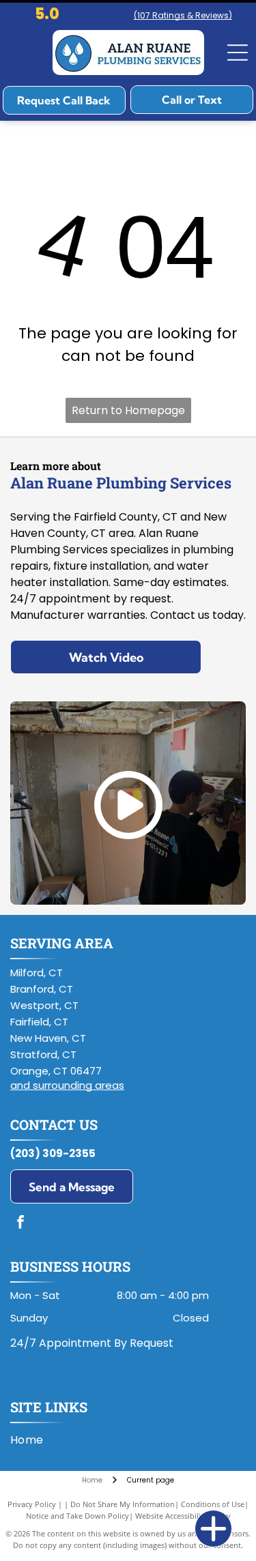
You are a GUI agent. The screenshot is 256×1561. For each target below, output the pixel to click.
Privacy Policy (32, 1504)
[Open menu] (237, 52)
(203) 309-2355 (53, 1153)
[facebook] (20, 1224)
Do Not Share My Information (122, 1504)
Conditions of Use (212, 1504)
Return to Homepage (128, 410)
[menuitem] (32, 1440)
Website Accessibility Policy (183, 1516)
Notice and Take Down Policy (77, 1516)
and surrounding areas (67, 1085)
